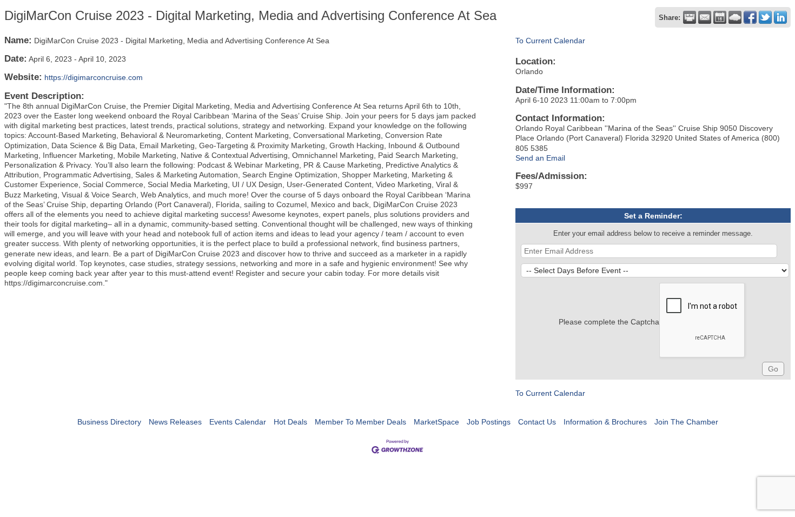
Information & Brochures (605, 421)
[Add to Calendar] (719, 17)
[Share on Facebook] (750, 17)
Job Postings (489, 421)
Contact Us (537, 421)
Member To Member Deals (360, 421)
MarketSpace (436, 421)
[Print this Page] (689, 17)
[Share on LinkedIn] (780, 17)
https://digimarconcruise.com (93, 77)
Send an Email (540, 158)
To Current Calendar (550, 40)
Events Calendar (237, 421)
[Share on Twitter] (765, 17)
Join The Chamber (686, 421)
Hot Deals (290, 421)
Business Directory (109, 421)
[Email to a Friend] (704, 17)
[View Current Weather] (734, 17)
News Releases (175, 421)
